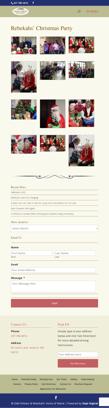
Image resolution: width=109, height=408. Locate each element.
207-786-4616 (20, 3)
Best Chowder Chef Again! (23, 208)
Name (15, 247)
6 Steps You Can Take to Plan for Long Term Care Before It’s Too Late (43, 203)
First (13, 257)
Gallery (73, 379)
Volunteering (87, 379)
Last (57, 257)
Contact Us (65, 384)
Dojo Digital (90, 403)
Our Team (61, 379)
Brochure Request (83, 384)
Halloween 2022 (18, 192)
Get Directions (49, 384)
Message (18, 278)
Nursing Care (46, 379)
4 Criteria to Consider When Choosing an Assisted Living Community (42, 213)
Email (14, 264)
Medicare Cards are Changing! (24, 197)
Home (15, 379)
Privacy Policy (31, 384)
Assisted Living (28, 379)
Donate (17, 384)
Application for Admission (53, 388)
